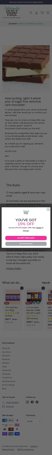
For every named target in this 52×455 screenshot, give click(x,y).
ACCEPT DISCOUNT (26, 238)
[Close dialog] (48, 209)
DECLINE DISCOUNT (26, 243)
